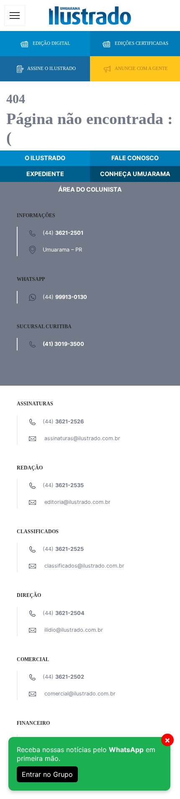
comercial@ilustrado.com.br (80, 693)
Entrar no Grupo (47, 774)
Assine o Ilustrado (51, 68)
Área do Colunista (90, 189)
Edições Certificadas (141, 43)
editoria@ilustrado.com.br (77, 502)
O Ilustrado (45, 157)
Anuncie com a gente (141, 68)
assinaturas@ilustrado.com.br (82, 438)
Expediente (45, 173)
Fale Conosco (135, 157)
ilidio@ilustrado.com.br (73, 630)
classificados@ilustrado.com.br (84, 566)
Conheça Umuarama (135, 173)
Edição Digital (51, 43)
